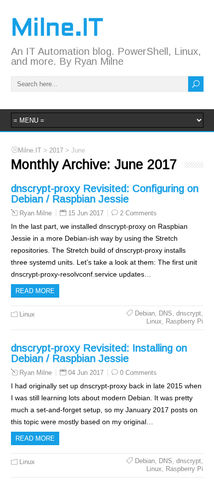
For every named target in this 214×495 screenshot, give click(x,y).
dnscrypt (188, 313)
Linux (27, 314)
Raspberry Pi (184, 321)
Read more (35, 291)
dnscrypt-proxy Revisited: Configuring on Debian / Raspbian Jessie (105, 193)
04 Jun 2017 (86, 372)
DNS (165, 313)
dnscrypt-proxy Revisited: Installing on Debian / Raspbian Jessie (99, 353)
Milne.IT (57, 29)
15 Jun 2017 (86, 213)
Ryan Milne (35, 213)
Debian (145, 313)
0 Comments (138, 372)
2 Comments (138, 213)
